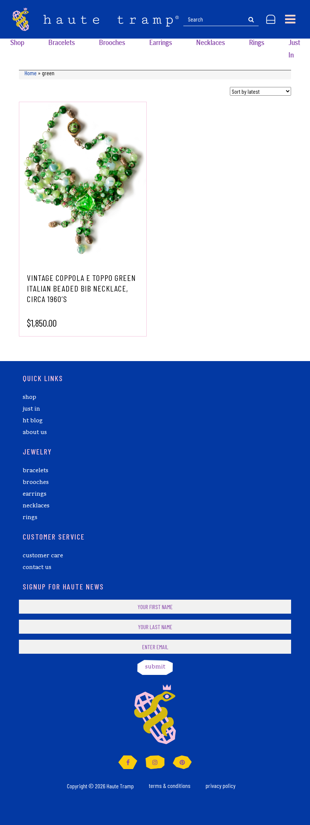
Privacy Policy (221, 785)
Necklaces (210, 42)
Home (31, 72)
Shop (17, 42)
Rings (256, 42)
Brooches (112, 42)
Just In (294, 49)
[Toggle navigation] (290, 19)
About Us (35, 432)
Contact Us (37, 567)
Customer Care (43, 556)
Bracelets (61, 42)
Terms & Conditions (170, 785)
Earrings (160, 42)
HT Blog (33, 421)
